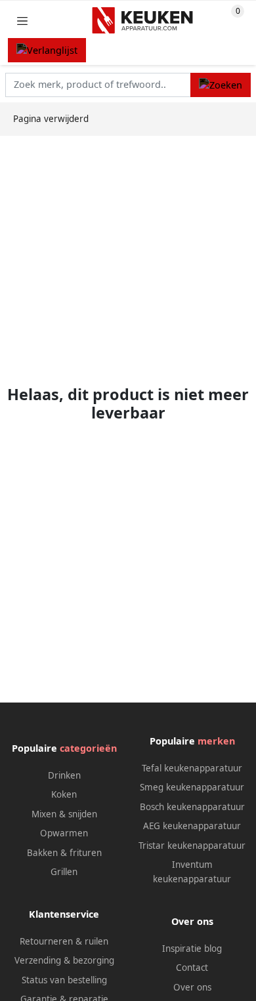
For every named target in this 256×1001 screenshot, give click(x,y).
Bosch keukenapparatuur (192, 807)
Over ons (192, 987)
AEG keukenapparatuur (192, 826)
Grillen (64, 872)
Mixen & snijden (64, 814)
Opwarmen (64, 833)
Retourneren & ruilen (64, 941)
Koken (64, 794)
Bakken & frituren (64, 853)
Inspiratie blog (192, 948)
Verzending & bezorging (64, 960)
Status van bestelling (64, 980)
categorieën (88, 748)
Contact (192, 967)
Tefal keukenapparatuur (192, 768)
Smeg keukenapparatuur (192, 787)
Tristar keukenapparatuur (192, 845)
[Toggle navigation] (22, 20)
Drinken (64, 775)
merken (216, 741)
